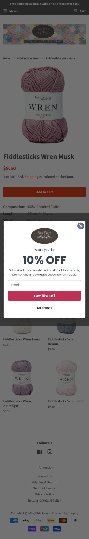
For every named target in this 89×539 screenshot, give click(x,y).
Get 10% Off (44, 296)
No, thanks (44, 308)
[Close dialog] (81, 226)
